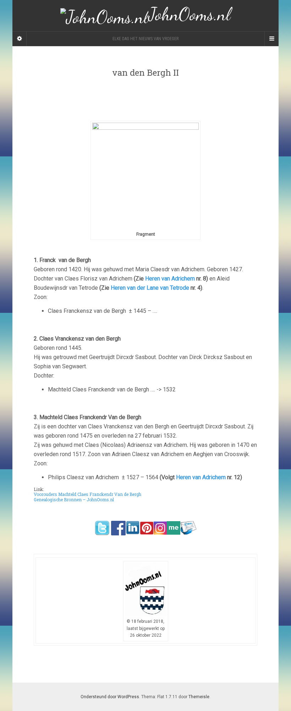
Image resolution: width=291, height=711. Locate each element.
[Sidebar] (19, 39)
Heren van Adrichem (170, 278)
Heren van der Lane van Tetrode (150, 287)
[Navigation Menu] (271, 39)
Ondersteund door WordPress (110, 696)
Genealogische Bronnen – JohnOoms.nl (74, 499)
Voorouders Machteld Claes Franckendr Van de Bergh (87, 494)
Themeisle (198, 696)
